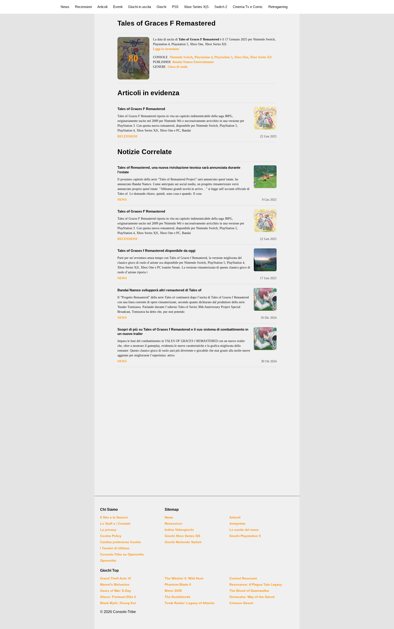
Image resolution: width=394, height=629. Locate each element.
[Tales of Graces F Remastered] (265, 118)
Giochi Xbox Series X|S (182, 536)
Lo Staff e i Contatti (115, 523)
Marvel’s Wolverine (114, 584)
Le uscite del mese (244, 530)
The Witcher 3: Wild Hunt (184, 578)
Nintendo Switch (181, 57)
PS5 (175, 7)
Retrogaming (278, 7)
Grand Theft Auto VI (115, 578)
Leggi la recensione (166, 49)
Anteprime (237, 523)
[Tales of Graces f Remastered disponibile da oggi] (265, 259)
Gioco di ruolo (177, 66)
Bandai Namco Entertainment (193, 62)
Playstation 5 (223, 57)
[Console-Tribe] (28, 7)
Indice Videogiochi (179, 530)
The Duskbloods (177, 597)
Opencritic (108, 560)
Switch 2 (220, 7)
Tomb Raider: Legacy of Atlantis (190, 603)
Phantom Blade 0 (178, 584)
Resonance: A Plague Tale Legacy (255, 584)
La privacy (108, 530)
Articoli (102, 7)
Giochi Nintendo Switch (183, 542)
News (65, 7)
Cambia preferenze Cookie (120, 542)
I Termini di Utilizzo (115, 548)
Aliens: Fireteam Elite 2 (118, 597)
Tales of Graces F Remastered (141, 109)
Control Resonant (243, 578)
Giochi (161, 7)
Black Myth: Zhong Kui (118, 603)
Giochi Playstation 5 (245, 536)
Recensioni (83, 7)
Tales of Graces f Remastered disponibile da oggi (156, 251)
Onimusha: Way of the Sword (252, 597)
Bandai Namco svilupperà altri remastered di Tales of (159, 290)
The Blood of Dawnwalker (249, 590)
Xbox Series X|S (196, 7)
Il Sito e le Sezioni (114, 517)
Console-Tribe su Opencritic (122, 554)
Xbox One (241, 57)
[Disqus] (197, 432)
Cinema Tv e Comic (248, 7)
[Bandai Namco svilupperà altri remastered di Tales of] (265, 299)
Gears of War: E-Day (115, 590)
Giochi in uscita (139, 7)
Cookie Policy (111, 536)
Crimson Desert (241, 603)
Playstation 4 (203, 57)
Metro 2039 (173, 590)
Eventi (117, 7)
